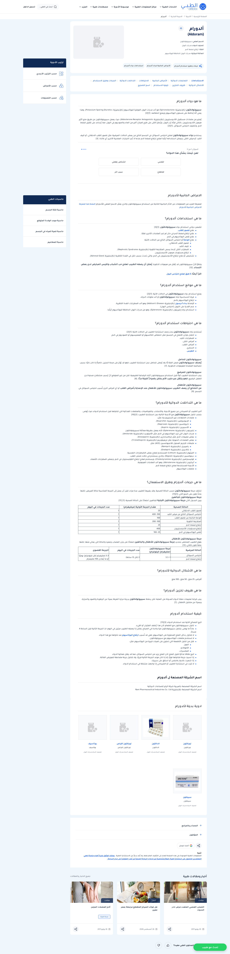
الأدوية (188, 16)
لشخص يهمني (119, 161)
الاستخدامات (197, 80)
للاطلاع (161, 171)
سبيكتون (187, 797)
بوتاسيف (92, 743)
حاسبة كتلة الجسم (54, 209)
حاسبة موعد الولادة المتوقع (50, 220)
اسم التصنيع (144, 85)
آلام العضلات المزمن (100, 907)
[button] (168, 6)
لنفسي (161, 161)
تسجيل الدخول (29, 6)
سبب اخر (119, 171)
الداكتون (156, 743)
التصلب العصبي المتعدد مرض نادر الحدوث (188, 908)
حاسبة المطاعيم (55, 242)
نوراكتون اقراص (124, 743)
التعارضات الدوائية (179, 80)
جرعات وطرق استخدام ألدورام (186, 66)
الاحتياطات (144, 80)
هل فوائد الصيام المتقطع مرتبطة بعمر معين (139, 908)
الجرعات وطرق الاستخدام (104, 80)
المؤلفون (193, 834)
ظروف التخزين (178, 85)
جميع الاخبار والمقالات (80, 876)
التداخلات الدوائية (127, 80)
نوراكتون (187, 743)
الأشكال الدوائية (196, 85)
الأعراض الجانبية (159, 80)
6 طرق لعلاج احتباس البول (179, 273)
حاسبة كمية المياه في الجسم (49, 231)
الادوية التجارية (176, 16)
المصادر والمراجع (190, 825)
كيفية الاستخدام (160, 85)
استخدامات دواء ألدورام (133, 65)
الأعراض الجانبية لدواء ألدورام (158, 65)
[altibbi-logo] (194, 6)
